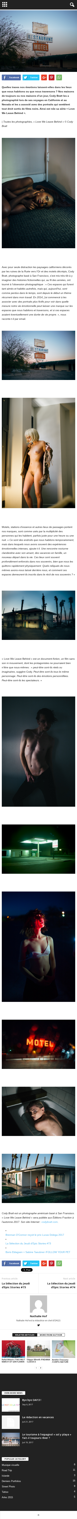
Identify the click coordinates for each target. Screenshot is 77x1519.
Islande (5, 1475)
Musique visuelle (10, 1465)
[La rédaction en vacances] (11, 1422)
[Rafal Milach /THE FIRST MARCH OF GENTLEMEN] (13, 1349)
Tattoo (5, 1492)
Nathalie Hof (38, 1316)
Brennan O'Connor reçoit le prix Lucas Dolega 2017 (35, 1234)
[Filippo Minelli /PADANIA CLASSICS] (38, 1349)
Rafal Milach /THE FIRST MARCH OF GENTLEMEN (13, 1360)
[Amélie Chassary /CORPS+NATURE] (63, 1349)
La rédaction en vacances (38, 1417)
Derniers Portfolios (11, 1481)
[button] (71, 5)
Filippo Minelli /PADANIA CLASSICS (38, 1360)
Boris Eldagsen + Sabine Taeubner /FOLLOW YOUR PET (38, 1252)
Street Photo (8, 1486)
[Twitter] (38, 1325)
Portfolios (8, 58)
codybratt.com (50, 1221)
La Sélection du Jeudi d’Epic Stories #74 (61, 1285)
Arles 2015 (7, 1497)
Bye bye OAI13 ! (31, 1400)
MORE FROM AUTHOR (51, 1335)
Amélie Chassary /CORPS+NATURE (60, 1360)
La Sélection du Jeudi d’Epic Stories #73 (28, 1243)
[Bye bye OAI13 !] (11, 1405)
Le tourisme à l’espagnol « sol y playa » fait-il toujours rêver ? (46, 1436)
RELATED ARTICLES (24, 1335)
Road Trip (22, 58)
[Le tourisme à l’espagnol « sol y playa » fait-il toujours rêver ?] (11, 1439)
